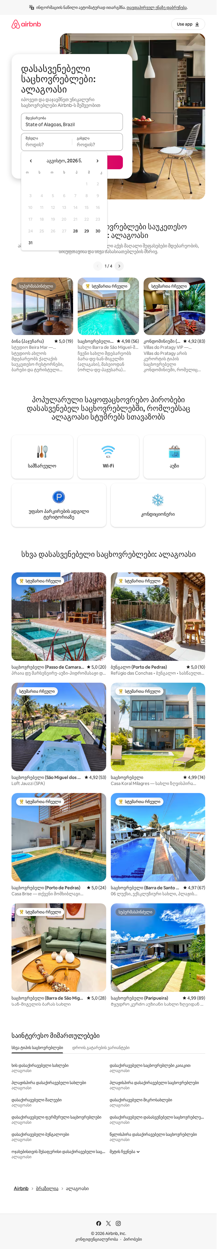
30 (98, 231)
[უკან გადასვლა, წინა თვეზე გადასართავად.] (31, 161)
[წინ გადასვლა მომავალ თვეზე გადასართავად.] (97, 161)
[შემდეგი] (119, 266)
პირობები (132, 1239)
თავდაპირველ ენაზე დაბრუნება (157, 7)
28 (75, 231)
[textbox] (46, 144)
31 (30, 242)
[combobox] (72, 124)
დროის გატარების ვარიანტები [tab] (100, 1047)
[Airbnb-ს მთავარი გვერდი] (26, 24)
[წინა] (97, 266)
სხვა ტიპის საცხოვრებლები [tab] (37, 1047)
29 (86, 231)
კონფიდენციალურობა (96, 1239)
